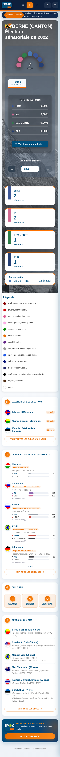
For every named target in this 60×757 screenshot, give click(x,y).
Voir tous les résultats (30, 144)
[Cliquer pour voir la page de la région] (8, 26)
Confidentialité (39, 749)
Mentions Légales (22, 749)
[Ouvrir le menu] (55, 5)
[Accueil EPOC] (8, 5)
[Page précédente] (47, 5)
